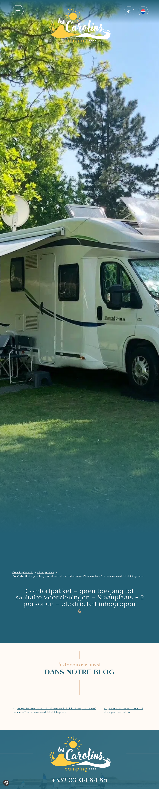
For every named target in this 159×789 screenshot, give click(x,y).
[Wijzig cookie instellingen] (6, 783)
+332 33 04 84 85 (79, 781)
